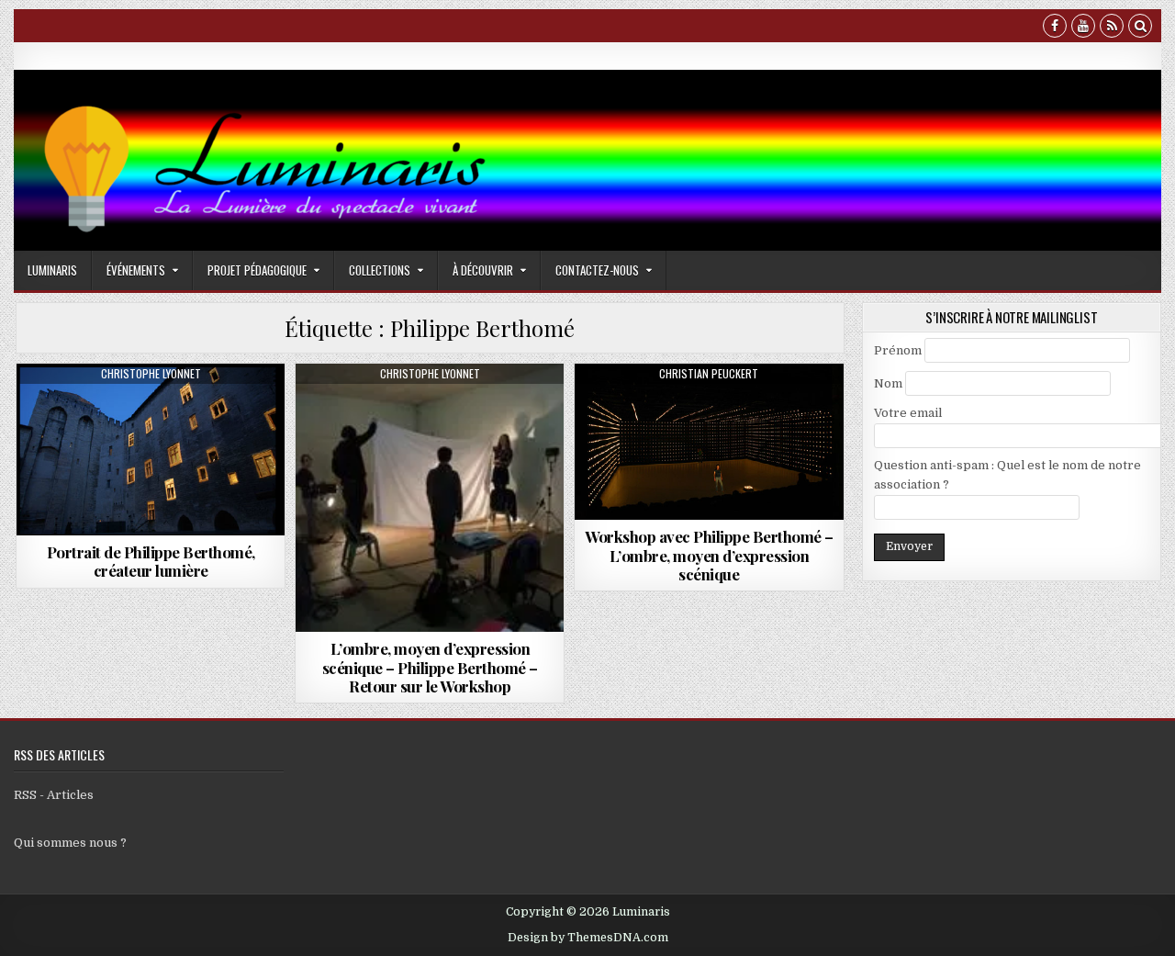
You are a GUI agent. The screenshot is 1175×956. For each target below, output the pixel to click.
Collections (379, 270)
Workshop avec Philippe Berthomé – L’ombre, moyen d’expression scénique (709, 555)
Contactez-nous (597, 270)
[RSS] (1112, 28)
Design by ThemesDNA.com (588, 937)
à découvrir (483, 270)
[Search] (1140, 28)
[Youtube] (1083, 28)
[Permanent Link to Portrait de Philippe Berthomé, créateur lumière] (151, 449)
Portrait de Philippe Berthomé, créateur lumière (151, 561)
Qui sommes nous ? (70, 842)
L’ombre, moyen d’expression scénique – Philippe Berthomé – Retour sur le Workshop (430, 667)
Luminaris (52, 270)
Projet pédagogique (257, 270)
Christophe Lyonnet (151, 373)
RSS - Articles (54, 795)
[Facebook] (1055, 28)
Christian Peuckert (708, 373)
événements (135, 270)
